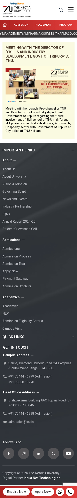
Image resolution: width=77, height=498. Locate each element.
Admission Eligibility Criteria (22, 321)
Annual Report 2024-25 (19, 221)
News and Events (15, 199)
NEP (5, 313)
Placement (43, 24)
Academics (10, 306)
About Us (9, 169)
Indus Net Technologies (42, 478)
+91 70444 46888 (21, 413)
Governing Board (14, 192)
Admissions (11, 249)
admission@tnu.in (21, 422)
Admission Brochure (16, 286)
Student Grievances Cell (19, 229)
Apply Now (10, 271)
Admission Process (16, 256)
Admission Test (13, 264)
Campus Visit (12, 328)
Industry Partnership (17, 206)
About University (14, 176)
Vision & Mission (14, 184)
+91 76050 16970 (21, 382)
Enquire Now (16, 492)
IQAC (6, 214)
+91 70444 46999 (21, 376)
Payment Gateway (15, 279)
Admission (21, 24)
